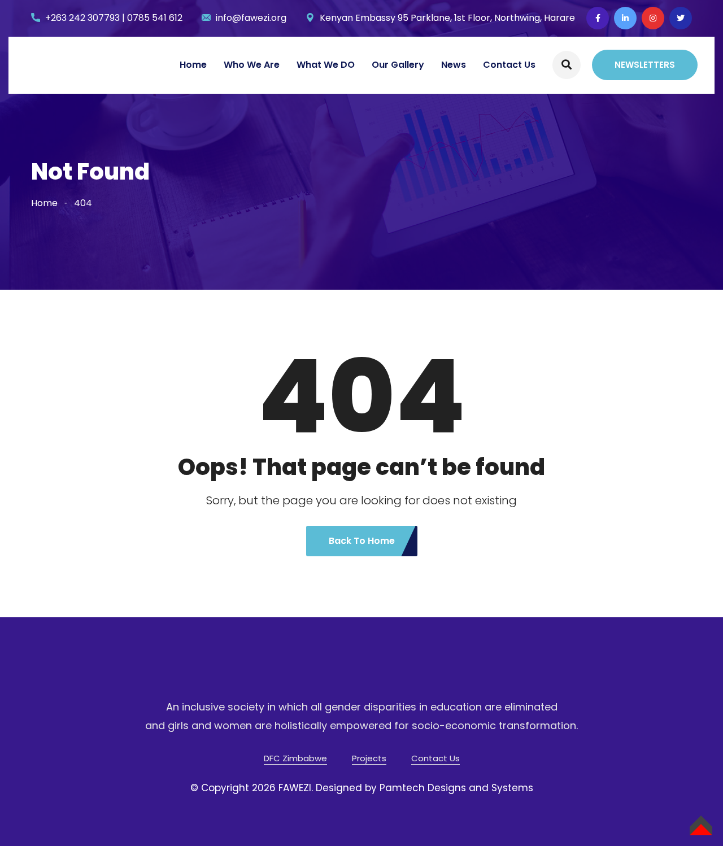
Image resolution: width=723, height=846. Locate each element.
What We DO (326, 64)
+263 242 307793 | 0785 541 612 (113, 17)
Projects (369, 758)
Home (193, 64)
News (453, 64)
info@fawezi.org (251, 17)
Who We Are (252, 64)
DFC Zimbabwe (295, 758)
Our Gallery (398, 64)
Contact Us (509, 64)
